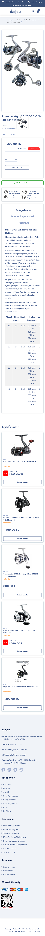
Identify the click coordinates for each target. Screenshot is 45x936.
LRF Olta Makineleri (13, 22)
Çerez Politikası (34, 931)
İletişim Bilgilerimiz (11, 825)
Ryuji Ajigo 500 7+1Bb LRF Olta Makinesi (19, 461)
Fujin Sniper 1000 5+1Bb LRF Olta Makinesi (20, 687)
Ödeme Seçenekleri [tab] (22, 216)
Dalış (5, 807)
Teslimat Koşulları (11, 833)
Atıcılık (6, 792)
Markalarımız (9, 874)
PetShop (7, 811)
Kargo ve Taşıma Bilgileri (14, 841)
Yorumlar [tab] (23, 222)
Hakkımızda (8, 870)
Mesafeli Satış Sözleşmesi (14, 837)
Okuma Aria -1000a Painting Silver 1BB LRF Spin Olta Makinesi (20, 575)
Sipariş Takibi (9, 852)
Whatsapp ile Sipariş (23, 183)
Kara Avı (6, 788)
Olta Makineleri (31, 20)
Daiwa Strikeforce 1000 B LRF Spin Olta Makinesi (19, 631)
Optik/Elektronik (10, 796)
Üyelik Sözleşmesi (11, 829)
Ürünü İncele (22, 482)
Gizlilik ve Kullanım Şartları (15, 844)
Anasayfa (10, 20)
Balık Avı (19, 20)
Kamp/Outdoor (9, 799)
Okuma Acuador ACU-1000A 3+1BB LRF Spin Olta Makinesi (21, 518)
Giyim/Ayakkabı (10, 803)
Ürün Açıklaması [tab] (22, 210)
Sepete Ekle (17, 167)
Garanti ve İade (9, 848)
